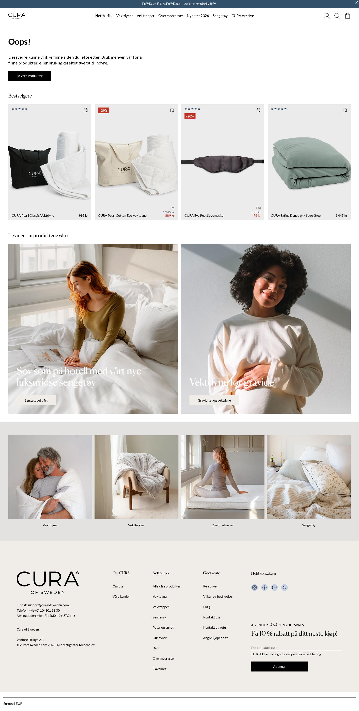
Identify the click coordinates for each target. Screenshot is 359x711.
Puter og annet (163, 627)
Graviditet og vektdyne (214, 400)
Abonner (279, 666)
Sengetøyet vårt (36, 400)
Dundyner (160, 637)
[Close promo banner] (356, 2)
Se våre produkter (30, 76)
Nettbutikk (104, 16)
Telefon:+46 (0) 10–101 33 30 (38, 610)
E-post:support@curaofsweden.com (43, 605)
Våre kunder (121, 596)
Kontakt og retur (215, 627)
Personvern (211, 586)
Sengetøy (220, 16)
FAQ (206, 606)
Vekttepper (146, 16)
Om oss (118, 586)
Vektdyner (124, 16)
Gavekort (159, 668)
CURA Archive (242, 16)
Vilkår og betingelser (218, 596)
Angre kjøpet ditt (215, 637)
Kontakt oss (211, 617)
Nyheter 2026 (198, 16)
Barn (156, 648)
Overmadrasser (170, 16)
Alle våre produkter (166, 586)
